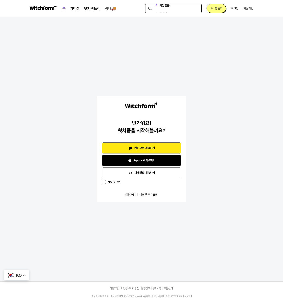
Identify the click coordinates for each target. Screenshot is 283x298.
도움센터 (168, 288)
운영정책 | (146, 288)
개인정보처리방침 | (130, 288)
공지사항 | (157, 288)
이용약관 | (115, 288)
